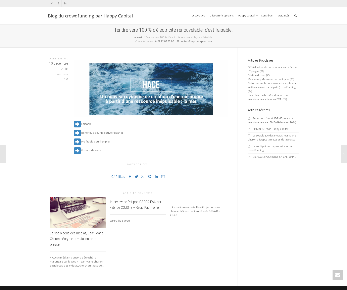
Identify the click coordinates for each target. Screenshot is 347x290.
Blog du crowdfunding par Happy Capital (90, 16)
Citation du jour (256, 75)
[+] (78, 212)
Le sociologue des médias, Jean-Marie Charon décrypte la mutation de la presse (76, 238)
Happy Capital (246, 15)
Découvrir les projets (222, 15)
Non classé (62, 74)
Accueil (138, 37)
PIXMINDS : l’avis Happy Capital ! (271, 129)
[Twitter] (51, 3)
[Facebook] (58, 3)
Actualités (283, 15)
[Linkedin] (65, 3)
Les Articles (198, 15)
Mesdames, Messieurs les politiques (268, 79)
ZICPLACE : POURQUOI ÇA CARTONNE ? (275, 157)
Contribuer (267, 15)
